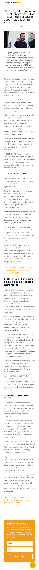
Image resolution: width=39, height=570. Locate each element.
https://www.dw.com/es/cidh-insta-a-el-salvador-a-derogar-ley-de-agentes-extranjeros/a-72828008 (19, 270)
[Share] (33, 565)
